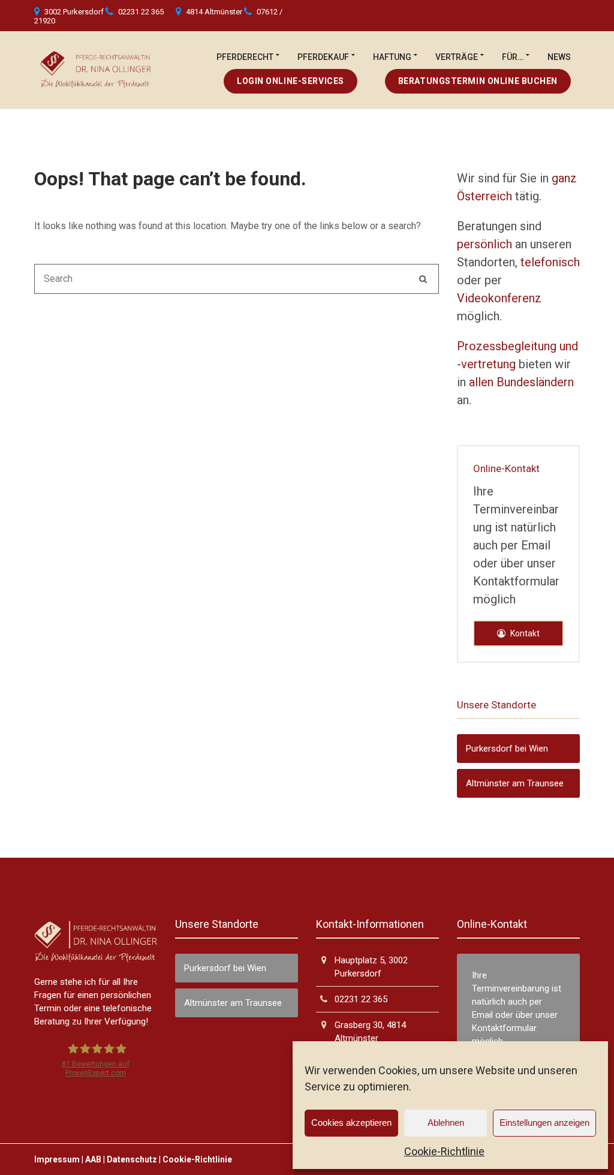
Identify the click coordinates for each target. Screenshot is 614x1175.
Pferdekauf (323, 57)
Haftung (392, 57)
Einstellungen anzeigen (544, 1122)
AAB (93, 1159)
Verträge (456, 57)
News (559, 57)
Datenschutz (132, 1159)
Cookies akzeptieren (351, 1122)
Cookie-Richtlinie (444, 1151)
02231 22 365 (141, 11)
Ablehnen (446, 1122)
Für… (512, 57)
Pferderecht (244, 57)
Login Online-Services (290, 81)
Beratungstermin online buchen (478, 81)
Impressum (57, 1159)
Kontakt (524, 633)
